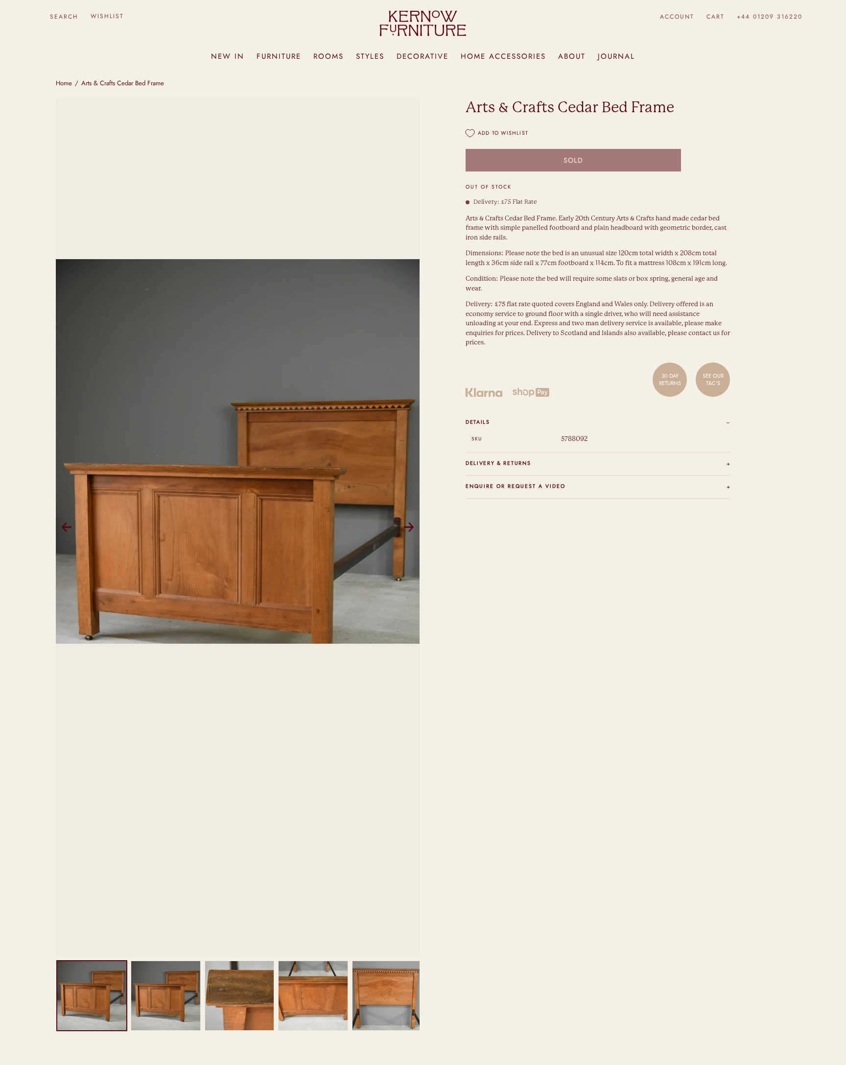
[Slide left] (66, 527)
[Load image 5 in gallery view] (387, 996)
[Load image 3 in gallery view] (240, 996)
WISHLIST (107, 16)
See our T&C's (713, 379)
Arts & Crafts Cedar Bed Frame (122, 83)
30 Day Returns (670, 379)
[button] (64, 16)
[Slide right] (409, 527)
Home (64, 83)
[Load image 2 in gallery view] (166, 996)
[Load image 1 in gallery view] (92, 996)
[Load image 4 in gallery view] (313, 996)
